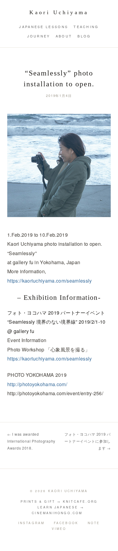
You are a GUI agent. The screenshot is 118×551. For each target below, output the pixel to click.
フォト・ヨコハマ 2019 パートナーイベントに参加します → (87, 440)
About (64, 36)
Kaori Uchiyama (59, 12)
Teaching (86, 26)
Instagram (31, 523)
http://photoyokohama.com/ (37, 384)
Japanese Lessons (43, 26)
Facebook (66, 523)
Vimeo (59, 529)
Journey (38, 36)
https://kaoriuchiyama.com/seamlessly (49, 280)
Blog (84, 36)
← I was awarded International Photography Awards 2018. (31, 440)
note (94, 523)
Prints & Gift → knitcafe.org (59, 501)
